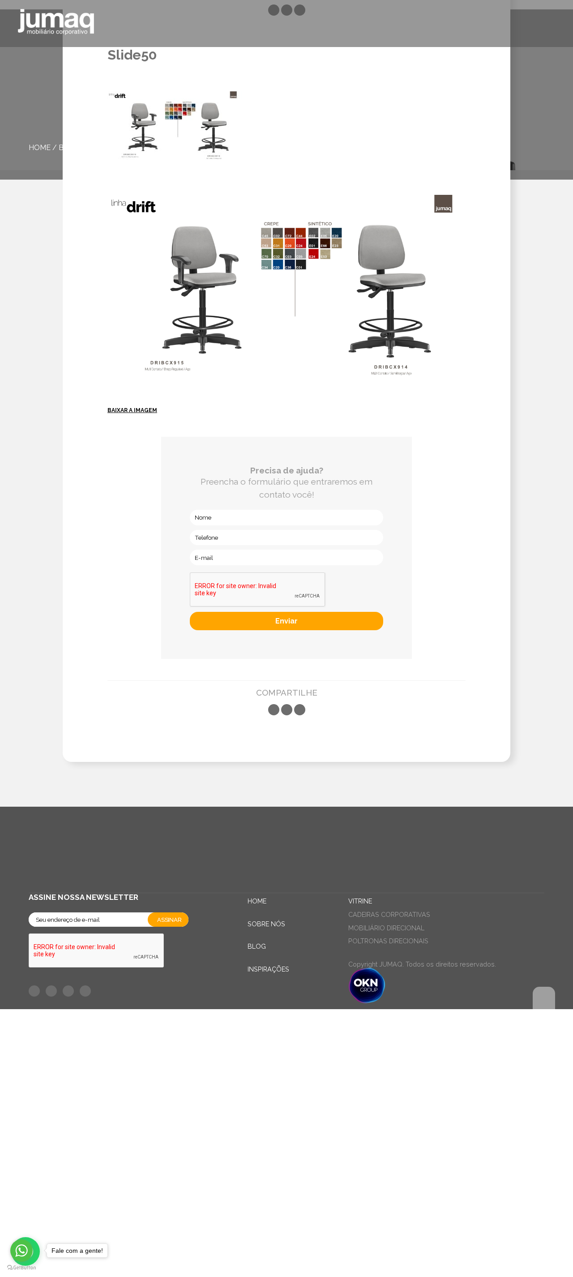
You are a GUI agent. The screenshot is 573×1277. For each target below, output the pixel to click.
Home (257, 901)
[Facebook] (273, 709)
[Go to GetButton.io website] (21, 1268)
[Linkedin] (299, 709)
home (40, 147)
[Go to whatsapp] (21, 1250)
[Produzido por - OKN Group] (366, 1001)
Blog (69, 147)
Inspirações (268, 969)
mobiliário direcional (386, 928)
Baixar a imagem (132, 410)
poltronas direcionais (388, 941)
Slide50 (100, 147)
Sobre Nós (266, 924)
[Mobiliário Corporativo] (56, 23)
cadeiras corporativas (389, 914)
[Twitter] (286, 709)
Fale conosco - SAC (73, 1027)
